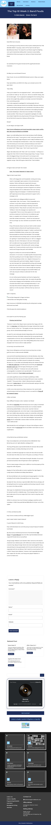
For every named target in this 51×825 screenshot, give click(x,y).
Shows (28, 15)
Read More (11, 654)
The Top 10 (34, 15)
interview (14, 326)
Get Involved (25, 713)
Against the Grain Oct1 (14, 659)
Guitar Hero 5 (17, 383)
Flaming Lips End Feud (15, 320)
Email (10, 614)
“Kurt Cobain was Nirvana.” (26, 373)
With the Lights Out (14, 364)
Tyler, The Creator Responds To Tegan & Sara (21, 171)
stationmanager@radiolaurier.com (33, 799)
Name (11, 607)
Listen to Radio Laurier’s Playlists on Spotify (25, 719)
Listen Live (11, 4)
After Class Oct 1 (31, 645)
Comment (12, 589)
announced (19, 427)
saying (8, 419)
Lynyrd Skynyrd (17, 534)
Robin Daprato (20, 15)
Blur (18, 404)
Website (11, 622)
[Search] (42, 675)
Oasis (15, 404)
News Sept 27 (12, 645)
